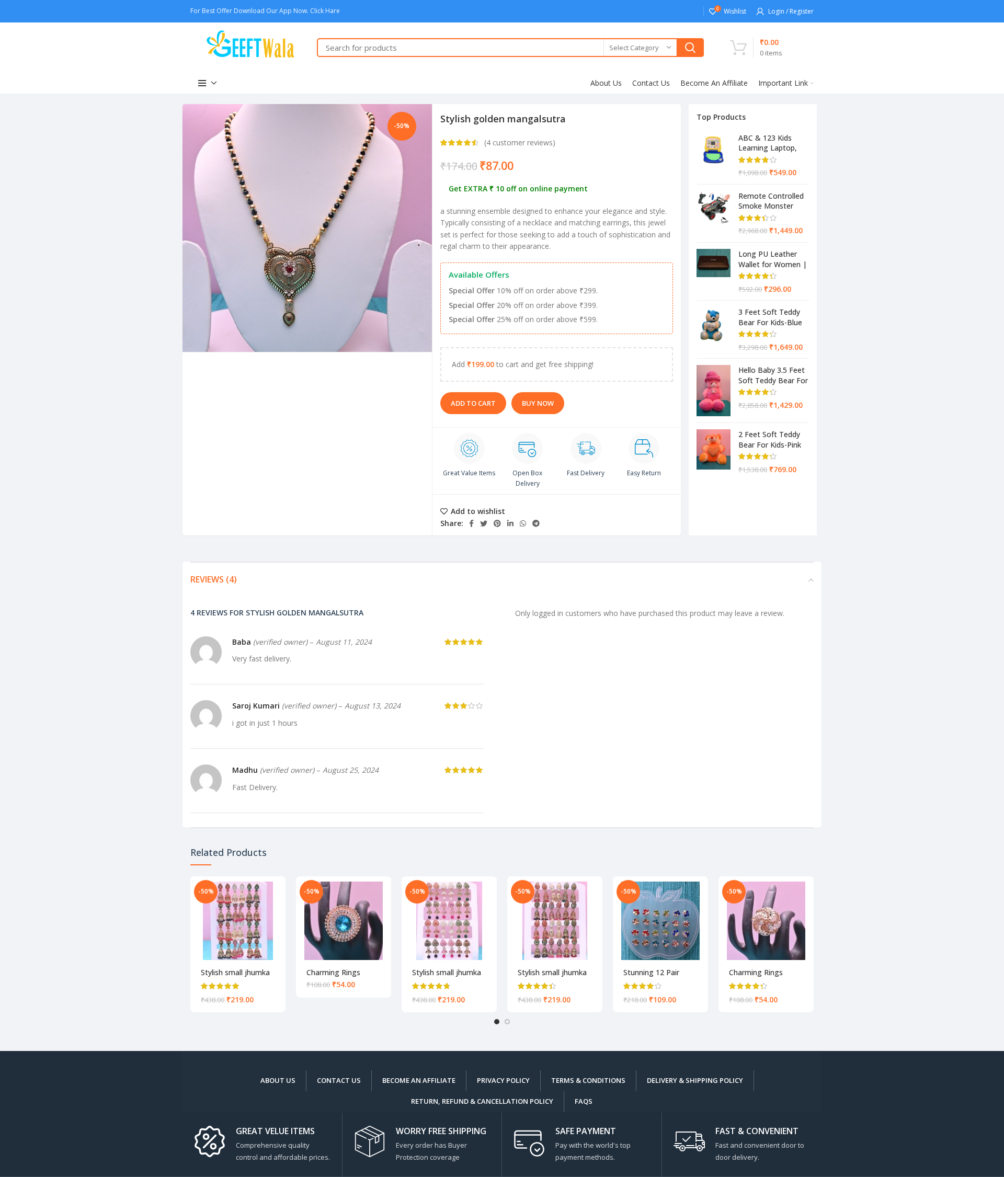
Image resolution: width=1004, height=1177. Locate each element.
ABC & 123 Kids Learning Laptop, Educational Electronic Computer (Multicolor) (773, 143)
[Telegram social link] (536, 523)
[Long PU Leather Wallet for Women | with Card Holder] (714, 271)
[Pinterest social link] (497, 523)
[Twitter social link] (483, 523)
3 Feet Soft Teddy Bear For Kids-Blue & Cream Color (770, 317)
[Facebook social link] (471, 523)
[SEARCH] (690, 47)
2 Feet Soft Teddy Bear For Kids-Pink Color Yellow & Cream (769, 439)
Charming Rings (333, 972)
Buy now (538, 403)
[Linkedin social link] (510, 523)
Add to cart (473, 403)
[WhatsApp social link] (523, 523)
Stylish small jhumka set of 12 (235, 977)
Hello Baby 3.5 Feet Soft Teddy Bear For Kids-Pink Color (773, 375)
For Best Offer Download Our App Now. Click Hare (265, 10)
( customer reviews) (519, 142)
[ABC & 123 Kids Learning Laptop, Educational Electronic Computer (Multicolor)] (714, 155)
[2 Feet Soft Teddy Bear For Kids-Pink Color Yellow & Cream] (714, 451)
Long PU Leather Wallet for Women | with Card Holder (772, 259)
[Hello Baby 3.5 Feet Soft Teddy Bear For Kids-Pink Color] (714, 390)
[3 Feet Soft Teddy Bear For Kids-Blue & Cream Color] (714, 329)
